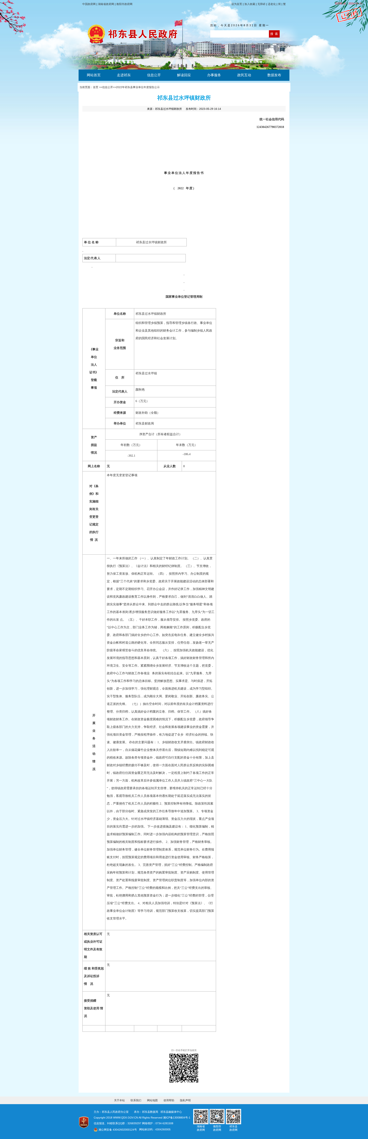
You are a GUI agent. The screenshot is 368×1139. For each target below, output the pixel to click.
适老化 (272, 4)
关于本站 (119, 1100)
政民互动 (244, 75)
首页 (95, 87)
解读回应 (184, 75)
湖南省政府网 (106, 4)
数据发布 (274, 75)
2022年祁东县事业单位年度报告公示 (138, 87)
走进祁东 (124, 75)
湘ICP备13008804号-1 (176, 1117)
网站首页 (94, 75)
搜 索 (274, 33)
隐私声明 (185, 1100)
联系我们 (136, 1100)
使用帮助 (168, 1100)
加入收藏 (249, 4)
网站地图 (152, 1100)
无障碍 (261, 4)
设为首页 (236, 4)
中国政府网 (89, 4)
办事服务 (214, 75)
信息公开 (154, 75)
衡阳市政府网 (124, 4)
